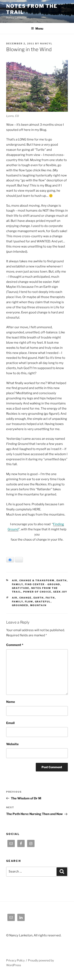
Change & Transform (37, 580)
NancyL (46, 43)
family (17, 601)
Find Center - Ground (42, 584)
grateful (43, 601)
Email (10, 723)
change (25, 597)
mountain (38, 605)
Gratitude (20, 588)
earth (39, 597)
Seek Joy (60, 591)
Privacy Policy (15, 960)
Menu (39, 28)
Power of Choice (37, 591)
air (14, 597)
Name (10, 702)
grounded (20, 605)
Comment (14, 645)
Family (17, 584)
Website (12, 744)
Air (14, 580)
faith (50, 597)
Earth (62, 580)
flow (29, 601)
